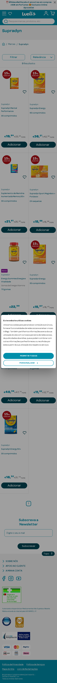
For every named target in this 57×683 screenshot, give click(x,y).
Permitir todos (28, 356)
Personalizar (27, 363)
